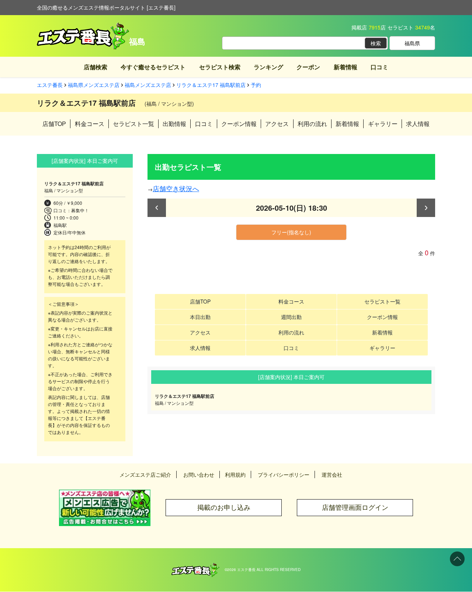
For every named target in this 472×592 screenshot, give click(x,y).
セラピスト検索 (219, 67)
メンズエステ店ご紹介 (145, 474)
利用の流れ (312, 123)
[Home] (195, 566)
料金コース (89, 123)
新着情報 (345, 67)
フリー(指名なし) (291, 232)
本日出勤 (200, 316)
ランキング (268, 67)
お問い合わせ (198, 474)
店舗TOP (54, 123)
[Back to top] (457, 558)
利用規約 (235, 474)
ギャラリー (383, 123)
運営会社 (332, 474)
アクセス (277, 123)
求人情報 (418, 123)
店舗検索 (95, 67)
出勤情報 (174, 123)
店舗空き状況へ (176, 188)
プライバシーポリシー (283, 474)
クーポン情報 (239, 123)
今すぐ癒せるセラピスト (153, 67)
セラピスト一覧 (133, 123)
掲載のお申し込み (223, 507)
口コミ (379, 67)
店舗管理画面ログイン (355, 507)
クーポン (308, 67)
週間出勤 (291, 316)
